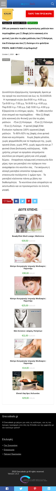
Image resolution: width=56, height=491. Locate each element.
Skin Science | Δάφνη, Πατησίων (28, 331)
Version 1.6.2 (13, 474)
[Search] (52, 4)
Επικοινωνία (9, 450)
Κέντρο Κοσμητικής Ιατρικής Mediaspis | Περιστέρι (28, 267)
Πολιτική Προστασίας (12, 454)
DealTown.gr (32, 23)
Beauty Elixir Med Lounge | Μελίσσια (28, 236)
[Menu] (3, 4)
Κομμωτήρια (7, 23)
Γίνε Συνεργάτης (11, 445)
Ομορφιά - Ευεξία (20, 23)
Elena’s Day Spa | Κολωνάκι (28, 393)
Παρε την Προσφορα (40, 13)
